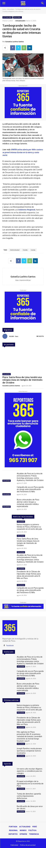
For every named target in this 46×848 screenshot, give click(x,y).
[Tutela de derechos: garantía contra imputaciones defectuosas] (8, 798)
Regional (17, 17)
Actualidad (10, 9)
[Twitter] (18, 47)
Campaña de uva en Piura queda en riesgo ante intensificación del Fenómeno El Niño (30, 489)
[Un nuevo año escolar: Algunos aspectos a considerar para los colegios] (8, 773)
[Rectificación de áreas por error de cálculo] (8, 810)
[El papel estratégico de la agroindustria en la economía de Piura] (8, 785)
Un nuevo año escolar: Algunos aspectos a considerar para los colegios (29, 771)
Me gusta (40, 336)
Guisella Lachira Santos (14, 42)
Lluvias (33, 250)
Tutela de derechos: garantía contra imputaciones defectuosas (29, 796)
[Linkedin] (29, 47)
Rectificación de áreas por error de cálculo (30, 807)
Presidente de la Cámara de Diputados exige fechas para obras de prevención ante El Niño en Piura (29, 574)
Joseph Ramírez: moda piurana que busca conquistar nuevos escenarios (29, 750)
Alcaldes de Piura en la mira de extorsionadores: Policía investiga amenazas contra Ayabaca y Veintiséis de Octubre (30, 476)
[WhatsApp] (23, 47)
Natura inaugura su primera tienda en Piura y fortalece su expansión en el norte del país (29, 526)
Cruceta (25, 250)
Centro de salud (14, 250)
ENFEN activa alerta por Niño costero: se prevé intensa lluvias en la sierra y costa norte (22, 152)
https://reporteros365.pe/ (23, 280)
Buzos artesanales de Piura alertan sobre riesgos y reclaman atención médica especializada (28, 503)
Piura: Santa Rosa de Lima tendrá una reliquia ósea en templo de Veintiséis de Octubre (22, 380)
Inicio (4, 9)
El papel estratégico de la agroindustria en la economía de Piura (30, 783)
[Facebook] (12, 47)
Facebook (10, 645)
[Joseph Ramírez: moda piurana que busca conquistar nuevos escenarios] (8, 752)
